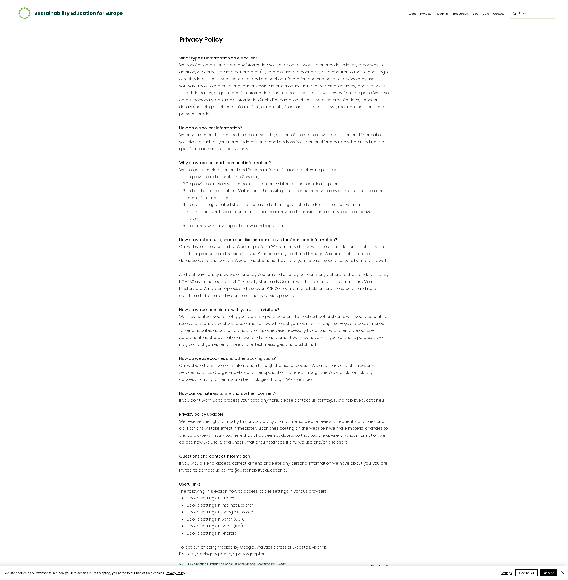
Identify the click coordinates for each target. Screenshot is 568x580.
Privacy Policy (175, 573)
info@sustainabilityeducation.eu (353, 400)
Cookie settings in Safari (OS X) (215, 519)
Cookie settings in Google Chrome (219, 512)
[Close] (562, 572)
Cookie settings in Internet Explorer (219, 505)
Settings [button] (506, 573)
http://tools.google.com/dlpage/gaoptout (226, 554)
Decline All (526, 573)
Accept (549, 573)
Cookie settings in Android (211, 533)
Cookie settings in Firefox (210, 498)
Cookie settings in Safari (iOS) (214, 526)
